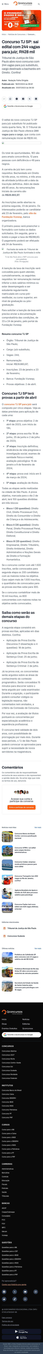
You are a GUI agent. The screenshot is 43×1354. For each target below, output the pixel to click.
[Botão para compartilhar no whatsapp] (10, 98)
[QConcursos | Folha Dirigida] (23, 4)
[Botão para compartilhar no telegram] (16, 98)
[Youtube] (25, 1292)
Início (4, 34)
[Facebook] (4, 1292)
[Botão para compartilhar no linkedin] (36, 98)
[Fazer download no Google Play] (21, 1331)
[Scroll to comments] (4, 99)
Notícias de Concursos (16, 34)
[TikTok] (14, 1299)
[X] (14, 1292)
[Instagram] (35, 1292)
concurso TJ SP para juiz (18, 404)
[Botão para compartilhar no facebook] (23, 98)
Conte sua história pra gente (14, 1284)
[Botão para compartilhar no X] (29, 98)
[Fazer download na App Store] (21, 1337)
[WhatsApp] (25, 1299)
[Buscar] (39, 4)
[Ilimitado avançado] (21, 20)
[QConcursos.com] (12, 1012)
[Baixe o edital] (21, 145)
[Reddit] (4, 1299)
